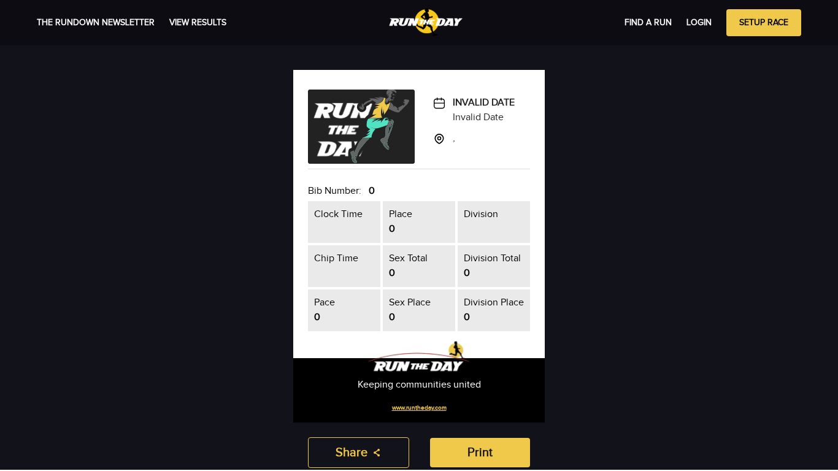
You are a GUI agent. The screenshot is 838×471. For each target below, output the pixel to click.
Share (351, 452)
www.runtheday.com (419, 408)
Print (480, 452)
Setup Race (763, 23)
